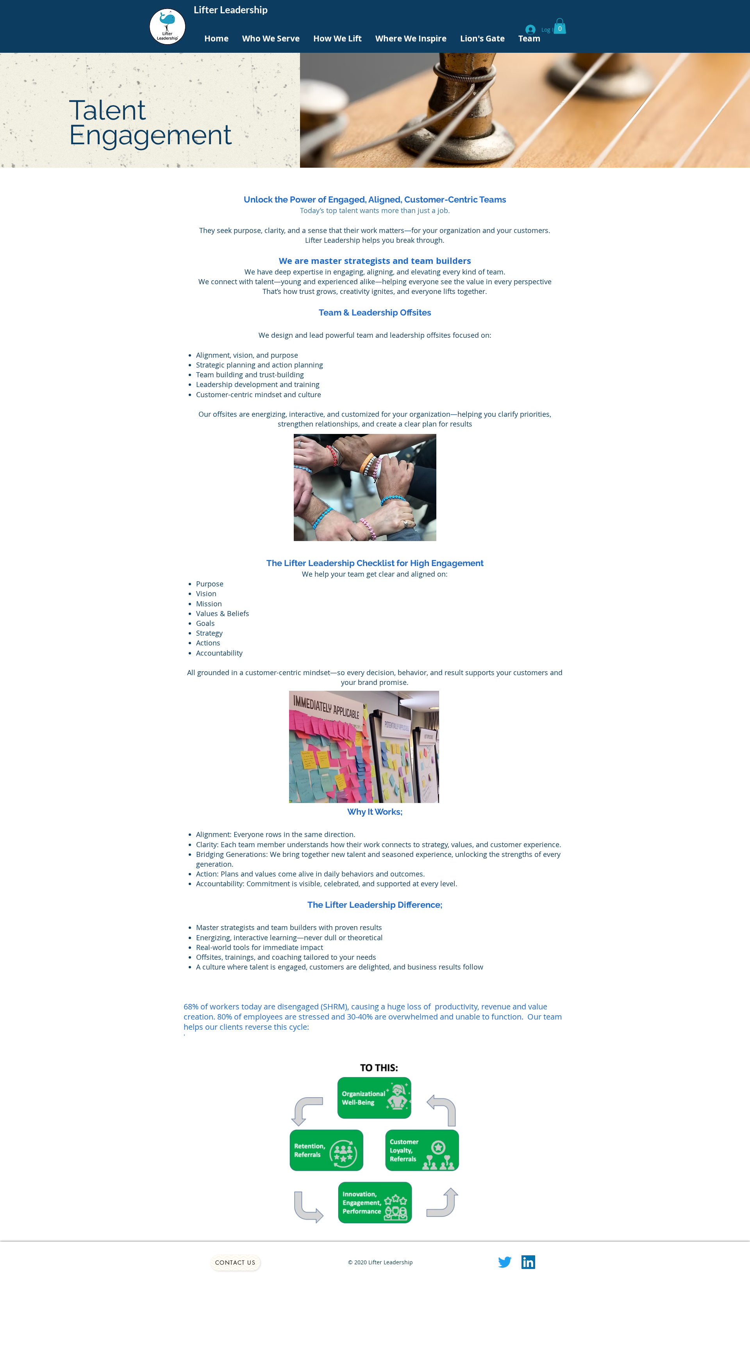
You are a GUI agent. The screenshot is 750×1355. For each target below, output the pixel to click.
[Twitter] (505, 1262)
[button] (559, 26)
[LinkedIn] (528, 1262)
